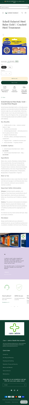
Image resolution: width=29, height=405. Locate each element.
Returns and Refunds (7, 367)
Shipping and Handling (8, 360)
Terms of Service (7, 370)
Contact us (5, 302)
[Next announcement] (26, 1)
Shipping (8, 62)
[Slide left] (11, 306)
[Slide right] (17, 306)
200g (10, 67)
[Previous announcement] (2, 1)
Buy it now (14, 82)
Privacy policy (7, 402)
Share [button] (4, 97)
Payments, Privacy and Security (10, 364)
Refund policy (6, 374)
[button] (3, 12)
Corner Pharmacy (9, 399)
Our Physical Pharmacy (8, 357)
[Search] (27, 7)
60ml (4, 67)
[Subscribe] (24, 385)
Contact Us (5, 354)
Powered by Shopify (16, 399)
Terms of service (15, 402)
